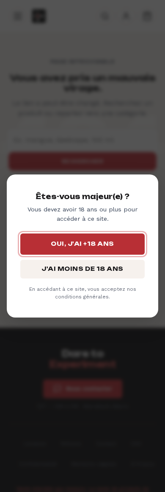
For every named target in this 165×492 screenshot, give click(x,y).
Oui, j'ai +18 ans (82, 243)
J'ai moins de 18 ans (82, 268)
